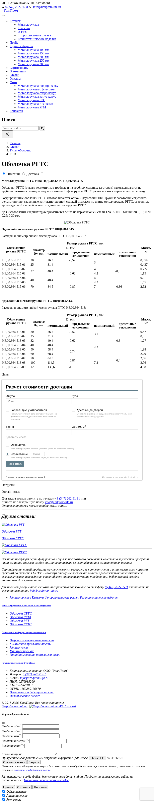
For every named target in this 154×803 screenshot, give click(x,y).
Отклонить (23, 787)
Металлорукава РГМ (32, 107)
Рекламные (13, 799)
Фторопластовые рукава (34, 35)
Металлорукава (28, 24)
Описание (13, 174)
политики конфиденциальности (32, 769)
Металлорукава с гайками (35, 103)
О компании (18, 71)
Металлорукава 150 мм (33, 53)
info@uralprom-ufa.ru (47, 7)
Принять (8, 787)
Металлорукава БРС (31, 100)
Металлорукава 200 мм (33, 57)
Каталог (15, 21)
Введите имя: (12, 736)
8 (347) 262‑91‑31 (16, 7)
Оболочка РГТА (20, 617)
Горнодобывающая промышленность (35, 654)
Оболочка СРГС (21, 613)
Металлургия (19, 647)
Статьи (14, 75)
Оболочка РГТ (19, 620)
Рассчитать (15, 463)
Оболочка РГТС (20, 624)
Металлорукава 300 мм (33, 64)
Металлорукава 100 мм (33, 49)
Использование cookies (25, 696)
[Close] (3, 723)
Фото (13, 82)
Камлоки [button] (38, 597)
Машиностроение (22, 651)
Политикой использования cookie (46, 780)
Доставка (32, 174)
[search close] (7, 134)
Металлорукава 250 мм (33, 60)
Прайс (14, 42)
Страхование (20, 454)
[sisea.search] (42, 128)
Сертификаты (19, 67)
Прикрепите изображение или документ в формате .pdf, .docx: (45, 758)
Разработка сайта (14, 706)
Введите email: (13, 745)
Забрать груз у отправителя (29, 410)
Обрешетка (18, 444)
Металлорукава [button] (20, 597)
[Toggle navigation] (3, 15)
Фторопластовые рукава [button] (62, 597)
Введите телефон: (15, 741)
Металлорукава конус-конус (37, 96)
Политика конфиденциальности (32, 692)
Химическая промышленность (30, 644)
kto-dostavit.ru (131, 477)
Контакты (16, 111)
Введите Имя (11, 726)
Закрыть (34, 762)
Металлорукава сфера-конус (37, 93)
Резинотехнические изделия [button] (99, 597)
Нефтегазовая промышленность (32, 640)
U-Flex (22, 31)
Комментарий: (12, 754)
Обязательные (16, 791)
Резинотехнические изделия (37, 39)
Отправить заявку (14, 762)
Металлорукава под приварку (38, 85)
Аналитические (16, 795)
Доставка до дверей (90, 410)
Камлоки (24, 28)
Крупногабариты (21, 46)
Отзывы (15, 78)
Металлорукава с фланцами (37, 89)
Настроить (40, 787)
